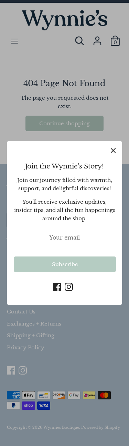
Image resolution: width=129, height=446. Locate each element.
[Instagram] (69, 286)
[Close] (113, 150)
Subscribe (65, 264)
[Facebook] (57, 286)
